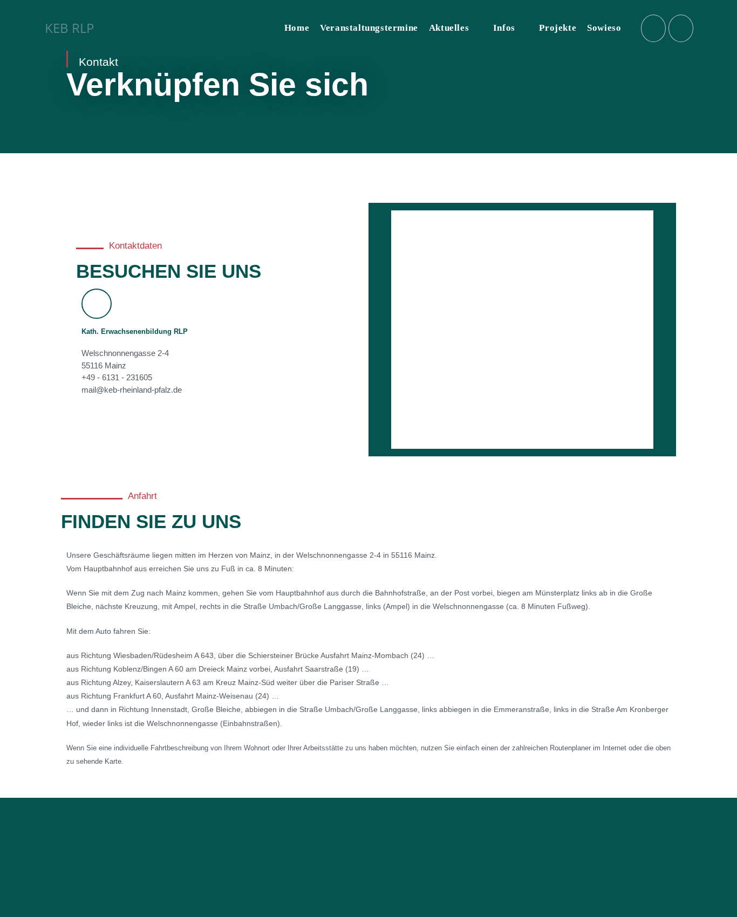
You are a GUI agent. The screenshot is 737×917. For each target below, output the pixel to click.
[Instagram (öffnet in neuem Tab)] (653, 28)
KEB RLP (69, 28)
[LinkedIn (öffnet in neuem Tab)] (680, 28)
